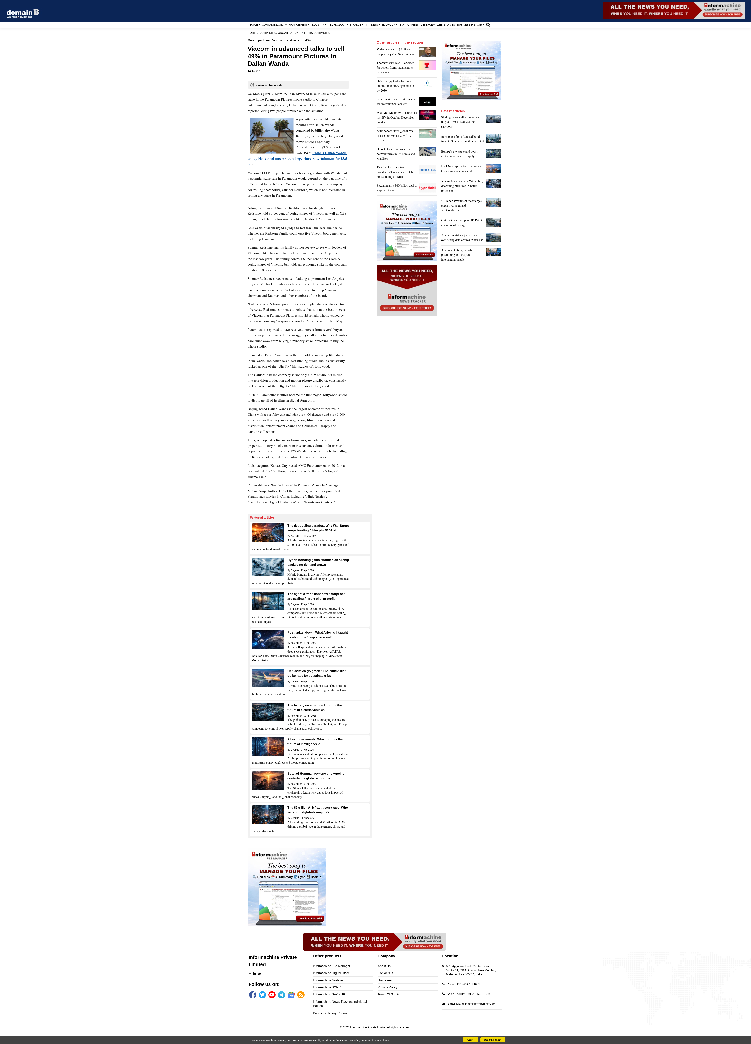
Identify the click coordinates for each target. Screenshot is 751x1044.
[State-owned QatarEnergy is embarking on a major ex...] (428, 87)
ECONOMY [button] (388, 24)
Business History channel (331, 1013)
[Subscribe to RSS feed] (301, 994)
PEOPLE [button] (253, 24)
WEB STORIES (446, 24)
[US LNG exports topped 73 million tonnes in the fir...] (493, 169)
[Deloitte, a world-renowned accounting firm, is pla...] (428, 155)
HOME (252, 32)
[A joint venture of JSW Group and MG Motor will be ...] (428, 118)
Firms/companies (317, 32)
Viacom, (277, 40)
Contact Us (385, 973)
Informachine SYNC (327, 987)
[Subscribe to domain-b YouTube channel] (272, 994)
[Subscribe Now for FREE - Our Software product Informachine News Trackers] (674, 10)
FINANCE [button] (355, 24)
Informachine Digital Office (331, 973)
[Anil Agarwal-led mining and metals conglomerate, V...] (428, 52)
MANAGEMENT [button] (298, 24)
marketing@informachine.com (476, 1003)
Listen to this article (269, 84)
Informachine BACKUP (329, 994)
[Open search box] (488, 25)
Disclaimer (385, 980)
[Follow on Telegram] (281, 994)
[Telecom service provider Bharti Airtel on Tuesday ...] (428, 102)
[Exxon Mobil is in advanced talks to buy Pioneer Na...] (428, 188)
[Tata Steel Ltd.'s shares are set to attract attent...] (428, 173)
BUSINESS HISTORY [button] (469, 24)
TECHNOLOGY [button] (337, 24)
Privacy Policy (387, 987)
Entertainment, (293, 40)
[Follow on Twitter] (262, 994)
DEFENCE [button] (427, 24)
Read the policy (492, 1039)
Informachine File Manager (331, 966)
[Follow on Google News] (291, 994)
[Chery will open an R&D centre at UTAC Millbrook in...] (493, 223)
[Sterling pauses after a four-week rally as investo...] (493, 123)
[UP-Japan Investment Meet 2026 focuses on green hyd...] (493, 206)
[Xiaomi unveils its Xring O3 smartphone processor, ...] (493, 187)
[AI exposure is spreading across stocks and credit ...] (493, 256)
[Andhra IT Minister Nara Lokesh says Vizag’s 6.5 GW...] (493, 238)
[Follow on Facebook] (252, 994)
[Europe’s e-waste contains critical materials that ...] (493, 154)
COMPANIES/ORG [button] (273, 24)
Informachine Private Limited (368, 1027)
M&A (308, 40)
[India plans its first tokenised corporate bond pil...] (493, 140)
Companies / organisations (280, 32)
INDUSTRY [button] (317, 24)
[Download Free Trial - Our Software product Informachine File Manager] (310, 887)
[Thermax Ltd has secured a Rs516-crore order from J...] (428, 68)
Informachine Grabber (328, 980)
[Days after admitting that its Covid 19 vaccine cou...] (428, 137)
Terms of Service (389, 994)
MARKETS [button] (372, 24)
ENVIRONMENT (409, 24)
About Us (384, 966)
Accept (470, 1039)
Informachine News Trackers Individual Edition (340, 1004)
